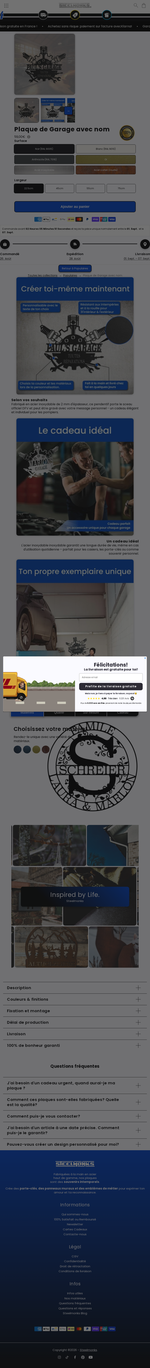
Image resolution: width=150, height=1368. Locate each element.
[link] (111, 698)
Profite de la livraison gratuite (111, 686)
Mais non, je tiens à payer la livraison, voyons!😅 (111, 693)
